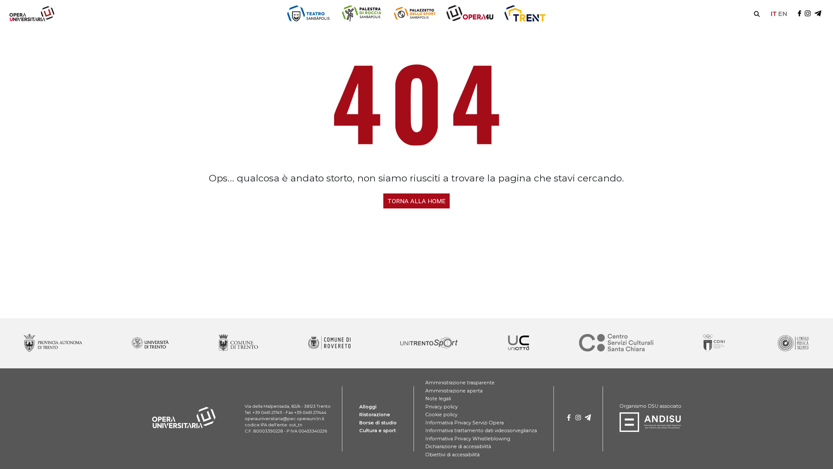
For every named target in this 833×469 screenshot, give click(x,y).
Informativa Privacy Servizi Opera (464, 423)
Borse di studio (378, 423)
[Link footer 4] (429, 343)
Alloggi (367, 407)
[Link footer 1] (150, 343)
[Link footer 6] (616, 343)
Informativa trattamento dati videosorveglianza (481, 430)
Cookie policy (441, 415)
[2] (588, 418)
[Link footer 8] (792, 343)
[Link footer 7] (714, 343)
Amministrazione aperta (454, 391)
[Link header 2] (414, 13)
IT (774, 14)
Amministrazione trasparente (460, 383)
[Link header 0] (308, 13)
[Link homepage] (29, 20)
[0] (569, 418)
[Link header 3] (469, 13)
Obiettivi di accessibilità (452, 455)
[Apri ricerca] (757, 14)
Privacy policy (441, 407)
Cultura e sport (377, 430)
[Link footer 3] (329, 343)
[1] (578, 418)
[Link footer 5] (518, 343)
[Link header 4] (525, 13)
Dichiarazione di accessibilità (458, 446)
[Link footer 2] (238, 343)
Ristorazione (374, 415)
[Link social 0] (799, 13)
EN (782, 14)
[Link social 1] (808, 13)
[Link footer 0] (53, 343)
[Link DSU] (650, 430)
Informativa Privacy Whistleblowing (467, 439)
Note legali (438, 399)
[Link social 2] (817, 13)
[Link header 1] (361, 13)
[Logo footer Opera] (184, 427)
